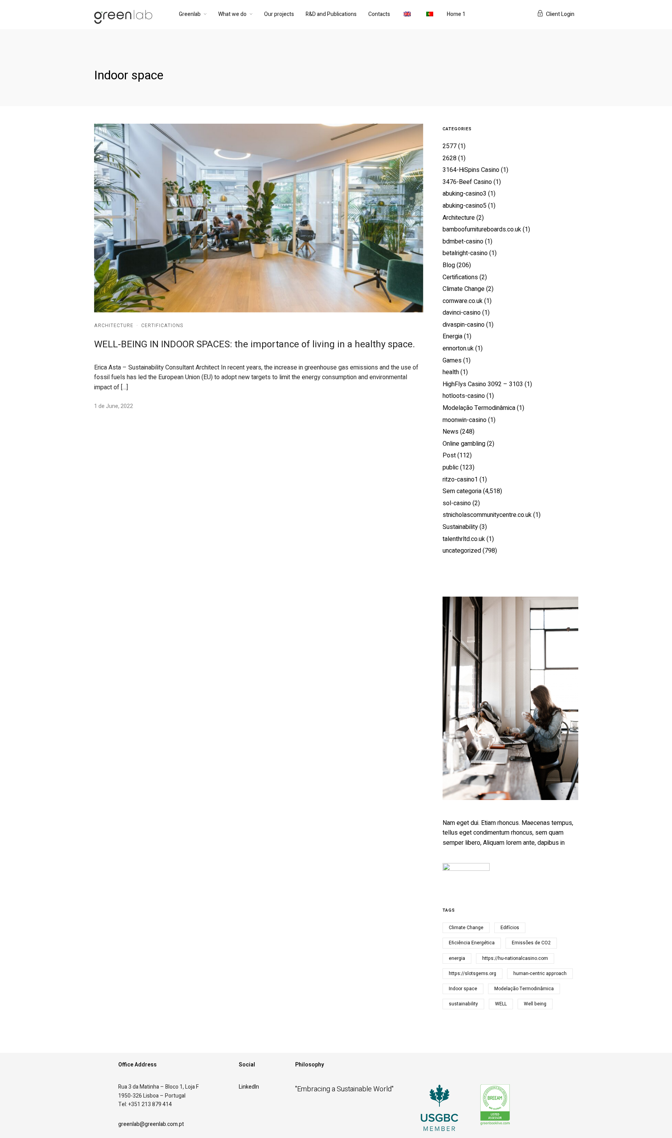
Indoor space (463, 988)
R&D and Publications (331, 14)
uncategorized (462, 550)
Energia (452, 336)
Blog (449, 265)
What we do (232, 14)
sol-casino (457, 503)
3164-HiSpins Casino (471, 170)
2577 (450, 146)
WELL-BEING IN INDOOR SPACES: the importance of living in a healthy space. (254, 344)
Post (449, 455)
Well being (535, 1003)
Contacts (379, 14)
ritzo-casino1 (460, 479)
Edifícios (509, 927)
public (450, 467)
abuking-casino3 (464, 193)
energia (457, 958)
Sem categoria (462, 491)
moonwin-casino (464, 420)
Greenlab (190, 14)
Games (452, 360)
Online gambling (464, 443)
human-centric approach (540, 973)
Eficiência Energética (472, 942)
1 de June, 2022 (113, 406)
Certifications (162, 325)
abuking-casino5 (464, 205)
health (451, 372)
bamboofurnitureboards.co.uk (482, 229)
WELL (501, 1003)
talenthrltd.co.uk (464, 539)
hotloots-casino (464, 396)
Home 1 (456, 14)
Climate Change (464, 289)
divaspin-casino (464, 324)
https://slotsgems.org (472, 973)
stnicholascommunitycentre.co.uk (487, 515)
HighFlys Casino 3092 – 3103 (483, 384)
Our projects (279, 14)
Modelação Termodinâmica (479, 408)
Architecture (113, 325)
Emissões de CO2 (531, 942)
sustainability (463, 1003)
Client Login (560, 14)
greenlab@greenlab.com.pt (151, 1124)
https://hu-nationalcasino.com (515, 958)
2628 (450, 158)
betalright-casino (465, 253)
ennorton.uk (458, 348)
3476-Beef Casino (467, 182)
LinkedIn (249, 1087)
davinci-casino (462, 312)
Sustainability (460, 527)
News (450, 431)
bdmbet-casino (463, 241)
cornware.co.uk (463, 301)
